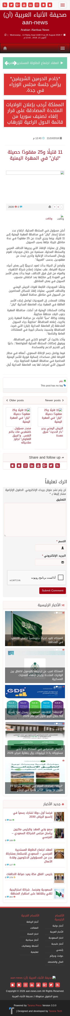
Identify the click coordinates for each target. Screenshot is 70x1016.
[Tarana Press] (11, 1011)
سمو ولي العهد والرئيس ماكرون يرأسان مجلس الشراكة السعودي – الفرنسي (32, 833)
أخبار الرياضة (32, 922)
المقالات (34, 928)
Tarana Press (34, 1005)
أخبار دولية (57, 926)
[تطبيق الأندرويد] (44, 5)
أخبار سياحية (32, 940)
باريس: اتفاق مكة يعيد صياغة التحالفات (29, 874)
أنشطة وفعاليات (30, 946)
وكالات (49, 218)
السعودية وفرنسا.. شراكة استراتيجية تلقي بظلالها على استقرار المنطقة (31, 891)
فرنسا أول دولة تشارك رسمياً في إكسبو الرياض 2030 (32, 814)
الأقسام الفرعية (30, 915)
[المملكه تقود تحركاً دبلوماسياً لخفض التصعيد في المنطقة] (35, 628)
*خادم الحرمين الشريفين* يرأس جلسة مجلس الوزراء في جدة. (35, 84)
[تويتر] (12, 5)
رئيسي (59, 950)
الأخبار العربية (56, 932)
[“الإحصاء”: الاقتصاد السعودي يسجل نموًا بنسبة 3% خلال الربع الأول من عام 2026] (35, 702)
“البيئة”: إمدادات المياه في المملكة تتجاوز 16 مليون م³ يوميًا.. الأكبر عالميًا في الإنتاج (36, 788)
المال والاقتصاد (55, 962)
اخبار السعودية (56, 938)
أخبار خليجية (57, 944)
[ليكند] (31, 5)
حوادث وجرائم (56, 956)
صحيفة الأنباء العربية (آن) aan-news (35, 18)
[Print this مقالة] (50, 207)
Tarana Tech (55, 1011)
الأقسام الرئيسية (59, 917)
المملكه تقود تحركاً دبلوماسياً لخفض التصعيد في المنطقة (37, 640)
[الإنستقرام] (37, 5)
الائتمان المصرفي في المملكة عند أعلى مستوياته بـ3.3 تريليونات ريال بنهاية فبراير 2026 (35, 751)
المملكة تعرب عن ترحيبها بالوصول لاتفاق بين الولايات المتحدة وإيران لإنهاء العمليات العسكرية (36, 675)
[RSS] (5, 5)
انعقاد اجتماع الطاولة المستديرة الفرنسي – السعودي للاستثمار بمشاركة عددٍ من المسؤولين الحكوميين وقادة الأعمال (29, 855)
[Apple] (49, 5)
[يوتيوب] (24, 5)
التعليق (61, 500)
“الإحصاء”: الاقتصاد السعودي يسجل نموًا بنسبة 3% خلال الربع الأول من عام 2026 (35, 714)
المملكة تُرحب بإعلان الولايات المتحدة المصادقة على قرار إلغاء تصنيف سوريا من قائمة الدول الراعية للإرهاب (35, 113)
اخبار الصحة (32, 934)
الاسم (61, 541)
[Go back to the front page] (33, 978)
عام (61, 381)
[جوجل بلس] (18, 5)
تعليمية (34, 952)
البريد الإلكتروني (54, 556)
